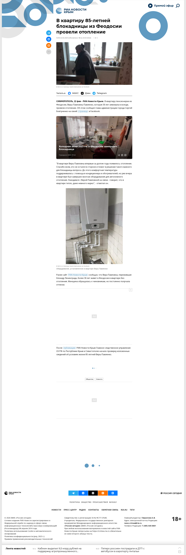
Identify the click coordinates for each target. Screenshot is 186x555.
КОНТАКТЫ (93, 510)
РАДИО (82, 510)
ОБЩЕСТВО (86, 502)
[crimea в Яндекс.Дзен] (93, 493)
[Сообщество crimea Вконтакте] (83, 493)
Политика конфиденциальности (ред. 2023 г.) (24, 536)
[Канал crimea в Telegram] (73, 493)
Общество (89, 379)
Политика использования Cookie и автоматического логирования (27, 532)
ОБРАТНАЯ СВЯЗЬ (109, 510)
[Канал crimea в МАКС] (113, 493)
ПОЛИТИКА (74, 502)
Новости (99, 379)
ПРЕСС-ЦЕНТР (70, 510)
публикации (69, 347)
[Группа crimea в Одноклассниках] (103, 493)
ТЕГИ (132, 510)
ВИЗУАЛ (113, 502)
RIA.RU (124, 510)
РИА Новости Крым (77, 274)
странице (83, 111)
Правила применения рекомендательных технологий (28, 539)
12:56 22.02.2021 (62, 38)
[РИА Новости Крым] (71, 11)
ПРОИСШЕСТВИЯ (100, 502)
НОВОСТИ (56, 510)
